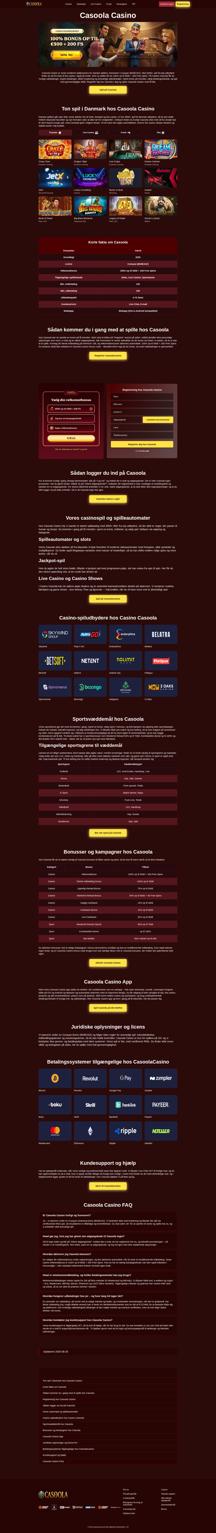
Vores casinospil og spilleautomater (60, 1411)
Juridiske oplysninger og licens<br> (60, 1443)
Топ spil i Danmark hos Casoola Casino (62, 1380)
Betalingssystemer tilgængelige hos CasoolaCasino (68, 1449)
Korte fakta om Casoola (54, 1387)
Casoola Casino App (53, 1436)
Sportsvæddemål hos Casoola (58, 1424)
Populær (53, 132)
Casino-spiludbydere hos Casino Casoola (63, 1418)
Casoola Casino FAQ (53, 1461)
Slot (159, 132)
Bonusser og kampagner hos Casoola (61, 1430)
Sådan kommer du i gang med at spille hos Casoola (68, 1393)
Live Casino (88, 132)
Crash (123, 132)
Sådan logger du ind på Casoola (59, 1405)
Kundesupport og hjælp (54, 1455)
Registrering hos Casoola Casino (59, 1399)
